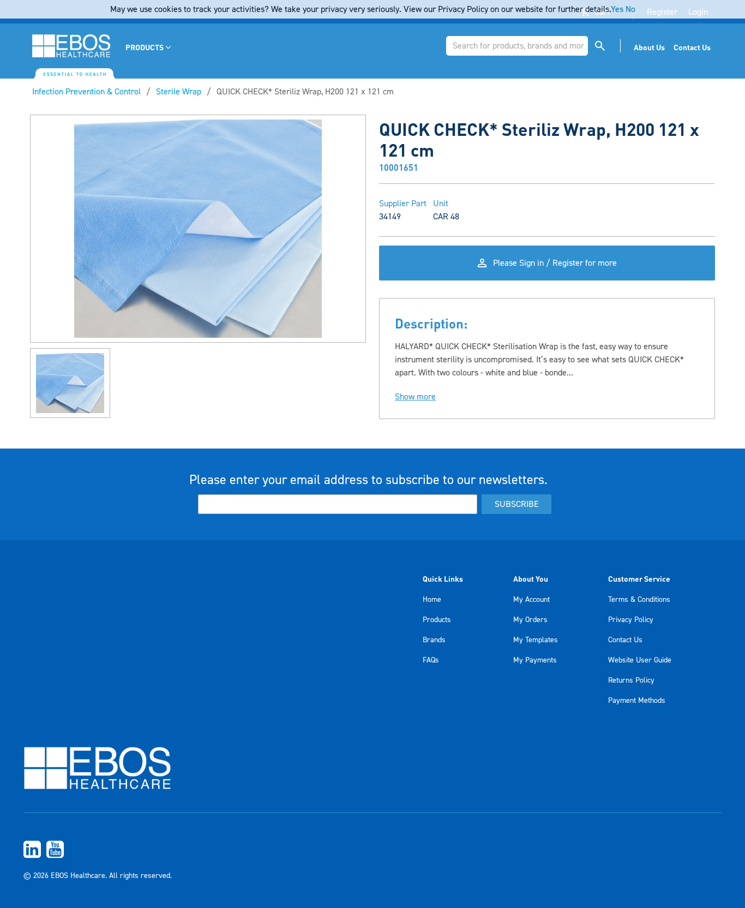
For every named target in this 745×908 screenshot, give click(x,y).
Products (437, 620)
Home (432, 600)
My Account (531, 600)
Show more (415, 396)
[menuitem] (149, 47)
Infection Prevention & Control (86, 91)
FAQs (431, 660)
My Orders (530, 620)
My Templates (535, 640)
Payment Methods (636, 701)
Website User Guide (639, 660)
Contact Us (625, 640)
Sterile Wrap (178, 91)
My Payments (535, 660)
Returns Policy (631, 680)
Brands (434, 640)
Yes (617, 9)
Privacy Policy (630, 620)
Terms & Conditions (639, 600)
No (630, 9)
